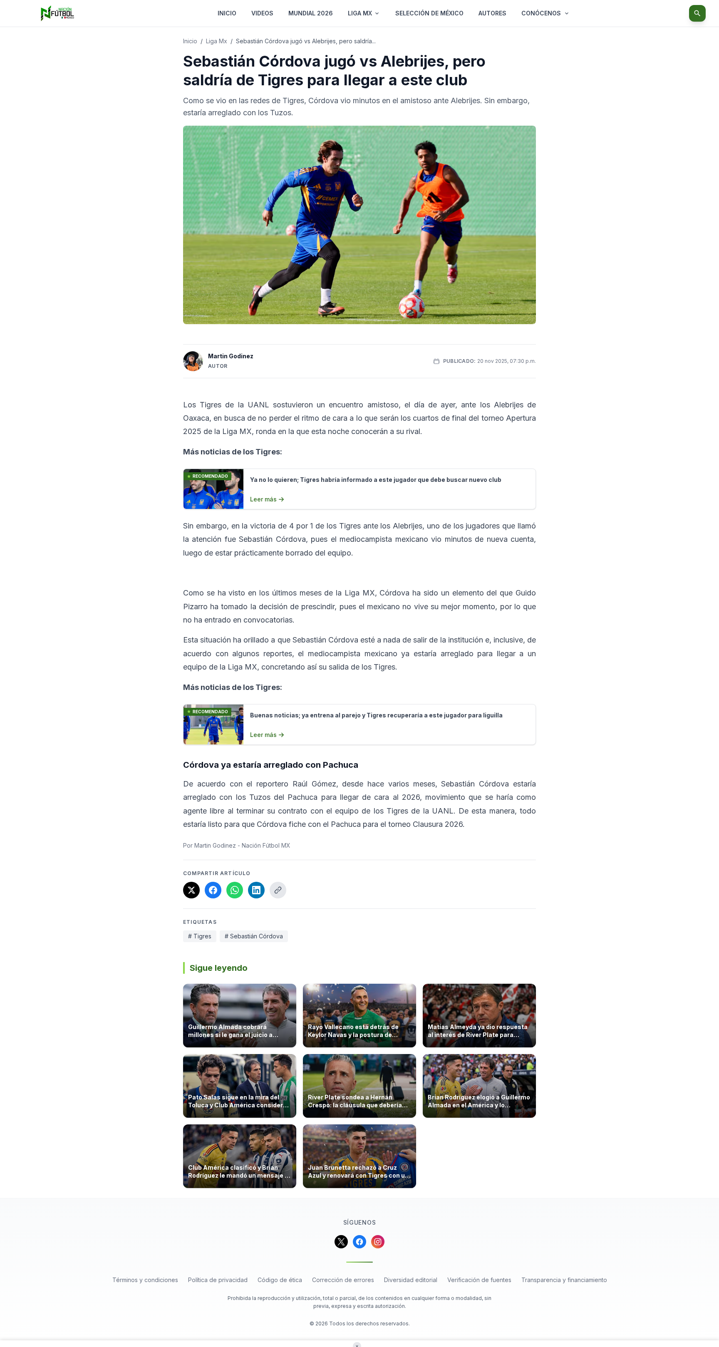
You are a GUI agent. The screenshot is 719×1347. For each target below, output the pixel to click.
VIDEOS (262, 13)
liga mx (216, 41)
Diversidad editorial (410, 1279)
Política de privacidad (218, 1279)
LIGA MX (360, 13)
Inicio (190, 41)
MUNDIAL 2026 (310, 13)
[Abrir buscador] (697, 13)
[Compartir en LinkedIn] (256, 890)
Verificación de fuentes (479, 1279)
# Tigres (199, 936)
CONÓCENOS (541, 13)
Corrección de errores (343, 1279)
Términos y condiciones (145, 1279)
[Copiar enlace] (278, 890)
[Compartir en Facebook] (213, 890)
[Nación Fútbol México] (57, 13)
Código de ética (280, 1279)
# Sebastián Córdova (254, 936)
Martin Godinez (230, 356)
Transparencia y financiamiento (564, 1279)
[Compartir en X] (191, 890)
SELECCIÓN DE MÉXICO (429, 13)
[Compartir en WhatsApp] (234, 890)
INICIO (227, 13)
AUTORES (492, 13)
